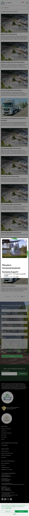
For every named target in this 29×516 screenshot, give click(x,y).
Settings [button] (14, 514)
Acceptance (21, 511)
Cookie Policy (8, 508)
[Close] (27, 505)
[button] (25, 241)
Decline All (8, 511)
